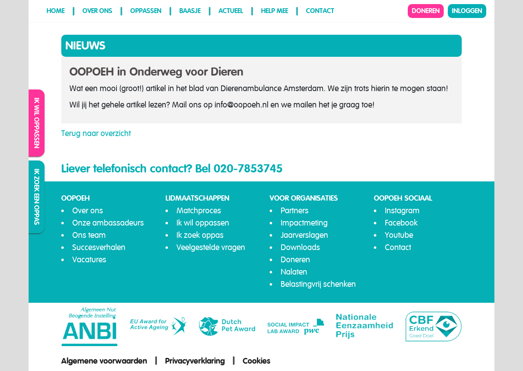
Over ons (97, 11)
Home (56, 11)
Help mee (274, 11)
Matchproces (199, 210)
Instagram (402, 210)
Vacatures (89, 259)
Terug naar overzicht (96, 133)
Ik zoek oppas (200, 235)
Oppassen (145, 11)
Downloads (300, 247)
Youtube (399, 235)
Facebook (401, 223)
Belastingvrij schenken (318, 284)
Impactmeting (304, 223)
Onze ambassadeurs (108, 223)
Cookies (256, 361)
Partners (294, 210)
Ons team (89, 235)
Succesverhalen (98, 247)
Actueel (231, 11)
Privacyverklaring (195, 361)
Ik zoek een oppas (37, 197)
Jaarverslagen (304, 235)
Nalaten (294, 272)
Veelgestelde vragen (211, 247)
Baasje (190, 11)
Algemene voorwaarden (104, 361)
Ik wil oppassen (37, 123)
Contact (320, 11)
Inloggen (467, 11)
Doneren (426, 11)
